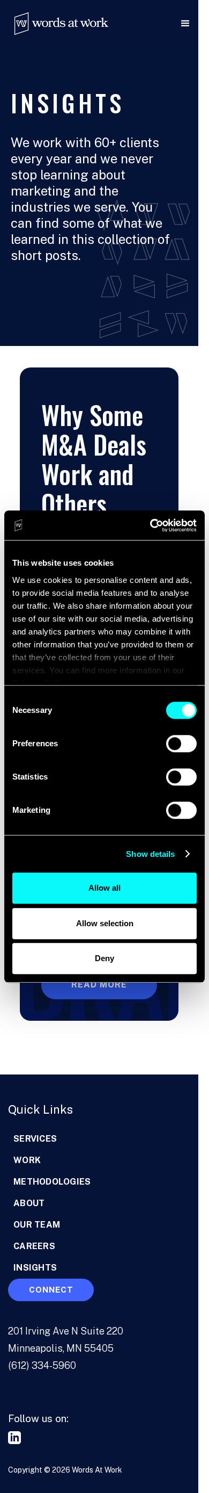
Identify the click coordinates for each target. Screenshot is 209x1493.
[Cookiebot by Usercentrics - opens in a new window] (150, 525)
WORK (27, 1160)
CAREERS (34, 1246)
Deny (104, 958)
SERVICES (35, 1139)
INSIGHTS (35, 1268)
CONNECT (51, 1289)
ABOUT (28, 1203)
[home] (56, 24)
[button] (155, 24)
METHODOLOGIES (52, 1182)
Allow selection (104, 923)
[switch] (181, 743)
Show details (150, 854)
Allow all (104, 887)
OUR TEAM (36, 1225)
